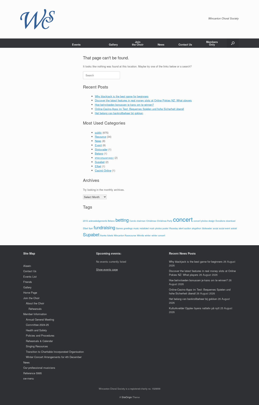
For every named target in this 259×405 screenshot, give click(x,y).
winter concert (158, 235)
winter (148, 235)
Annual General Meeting (40, 319)
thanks (103, 235)
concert (183, 219)
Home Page (30, 292)
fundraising (104, 227)
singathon (196, 228)
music (136, 228)
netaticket (144, 228)
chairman (141, 220)
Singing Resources (37, 346)
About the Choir (35, 303)
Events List (30, 276)
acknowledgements (98, 220)
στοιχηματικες (104, 158)
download (230, 220)
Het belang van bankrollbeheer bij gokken (119, 113)
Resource (100, 137)
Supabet (100, 162)
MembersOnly (212, 43)
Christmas (151, 220)
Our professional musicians (39, 368)
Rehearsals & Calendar (39, 341)
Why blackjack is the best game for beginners (122, 96)
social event (224, 228)
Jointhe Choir (137, 43)
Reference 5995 (32, 373)
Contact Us (185, 44)
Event (98, 145)
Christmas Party (164, 220)
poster (165, 228)
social (215, 228)
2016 (85, 220)
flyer (91, 228)
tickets (110, 235)
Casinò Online (103, 170)
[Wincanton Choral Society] (37, 19)
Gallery (113, 44)
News (161, 44)
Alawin (27, 266)
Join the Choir (31, 298)
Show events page (107, 269)
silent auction (185, 228)
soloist (234, 228)
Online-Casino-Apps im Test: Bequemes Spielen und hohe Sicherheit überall (139, 109)
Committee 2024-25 (37, 325)
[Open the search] (233, 43)
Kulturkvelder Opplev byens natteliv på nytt (194, 308)
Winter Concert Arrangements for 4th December (54, 357)
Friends (27, 282)
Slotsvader (101, 149)
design (211, 220)
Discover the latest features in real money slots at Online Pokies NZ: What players (143, 100)
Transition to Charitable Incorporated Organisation (55, 352)
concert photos (200, 220)
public (98, 132)
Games (119, 228)
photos (158, 228)
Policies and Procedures (40, 335)
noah (152, 228)
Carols (133, 220)
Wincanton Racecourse (125, 235)
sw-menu (28, 378)
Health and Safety (36, 330)
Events (76, 44)
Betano (99, 153)
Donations (220, 220)
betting (122, 220)
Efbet (98, 166)
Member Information (35, 314)
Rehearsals (35, 309)
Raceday (173, 228)
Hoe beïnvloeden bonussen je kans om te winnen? (124, 105)
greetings (128, 228)
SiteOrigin (127, 397)
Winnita (140, 235)
